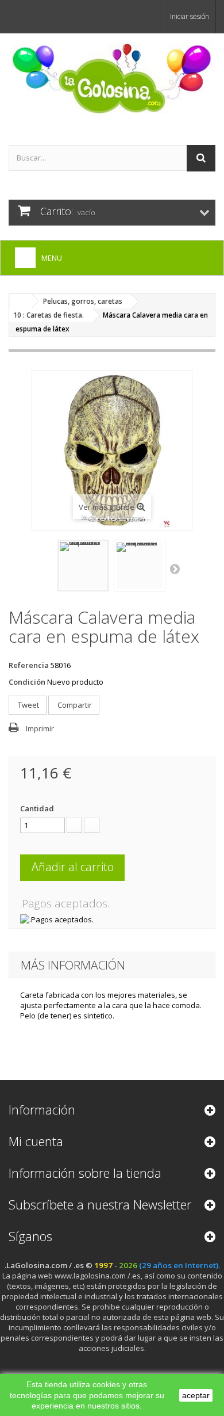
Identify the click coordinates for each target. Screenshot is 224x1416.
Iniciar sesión (189, 16)
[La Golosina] (112, 79)
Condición (27, 682)
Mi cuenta (36, 1141)
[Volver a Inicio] (21, 301)
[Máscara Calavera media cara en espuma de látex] (83, 565)
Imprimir (40, 728)
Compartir (74, 705)
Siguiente (175, 568)
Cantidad (37, 808)
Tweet (27, 705)
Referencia (29, 665)
